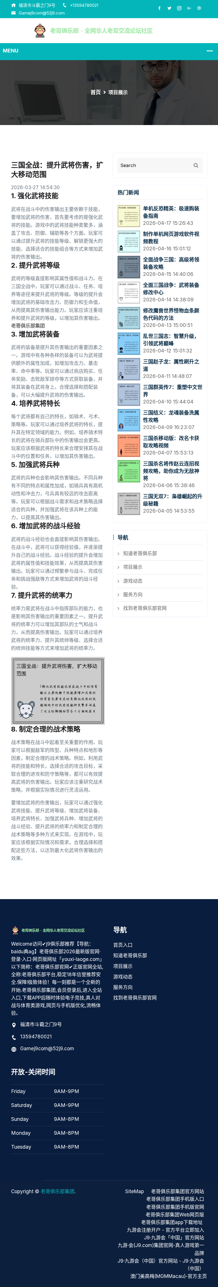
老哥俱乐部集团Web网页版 (175, 1215)
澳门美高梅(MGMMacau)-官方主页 (168, 1276)
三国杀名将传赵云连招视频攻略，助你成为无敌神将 (171, 471)
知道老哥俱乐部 (140, 553)
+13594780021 (84, 5)
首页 (96, 92)
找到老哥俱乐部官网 (145, 608)
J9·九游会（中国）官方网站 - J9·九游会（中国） (161, 1264)
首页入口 (123, 945)
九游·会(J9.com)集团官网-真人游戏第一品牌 (161, 1249)
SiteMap (134, 1191)
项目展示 (132, 567)
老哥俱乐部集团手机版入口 (175, 1199)
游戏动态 (132, 581)
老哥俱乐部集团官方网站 (177, 1191)
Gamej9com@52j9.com (42, 13)
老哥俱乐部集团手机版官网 (175, 1207)
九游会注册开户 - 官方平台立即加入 (165, 1230)
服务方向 (132, 594)
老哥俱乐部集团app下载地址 (172, 1222)
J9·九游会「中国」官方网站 (174, 1237)
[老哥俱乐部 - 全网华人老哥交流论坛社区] (109, 30)
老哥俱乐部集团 (57, 1191)
